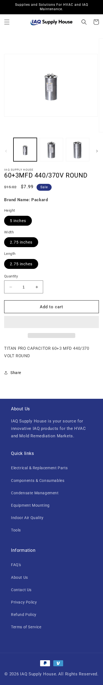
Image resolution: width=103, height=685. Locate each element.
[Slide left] (6, 151)
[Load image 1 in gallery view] (25, 149)
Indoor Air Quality (27, 517)
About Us (19, 577)
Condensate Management (35, 493)
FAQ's (16, 565)
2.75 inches (21, 242)
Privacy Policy (24, 602)
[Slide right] (97, 151)
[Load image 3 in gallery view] (77, 149)
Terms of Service (26, 627)
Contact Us (21, 590)
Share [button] (15, 372)
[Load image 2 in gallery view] (51, 149)
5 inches (18, 221)
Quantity (11, 276)
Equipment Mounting (30, 505)
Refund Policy (24, 614)
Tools (16, 530)
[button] (7, 22)
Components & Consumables (37, 480)
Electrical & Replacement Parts (39, 468)
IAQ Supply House (38, 674)
